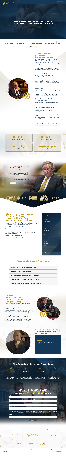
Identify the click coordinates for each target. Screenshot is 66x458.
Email (34, 399)
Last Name (34, 395)
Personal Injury (25, 429)
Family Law (40, 429)
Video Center (44, 429)
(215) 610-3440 (46, 123)
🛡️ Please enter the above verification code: (14, 415)
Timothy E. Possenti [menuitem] (46, 226)
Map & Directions (19, 443)
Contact (53, 429)
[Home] (9, 3)
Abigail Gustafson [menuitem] (46, 234)
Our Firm (13, 429)
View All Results (33, 46)
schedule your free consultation (33, 26)
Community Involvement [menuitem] (47, 250)
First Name (10, 395)
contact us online (52, 123)
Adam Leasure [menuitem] (45, 241)
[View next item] (33, 203)
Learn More (12, 183)
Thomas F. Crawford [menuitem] (46, 245)
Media (16, 429)
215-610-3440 (53, 1)
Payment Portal (49, 429)
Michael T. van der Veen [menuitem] (47, 221)
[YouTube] (55, 435)
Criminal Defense (20, 429)
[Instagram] (51, 435)
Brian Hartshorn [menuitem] (46, 223)
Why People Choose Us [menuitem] (46, 219)
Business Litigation (30, 429)
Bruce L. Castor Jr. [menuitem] (46, 232)
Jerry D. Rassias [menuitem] (46, 243)
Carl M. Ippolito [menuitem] (45, 247)
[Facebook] (53, 435)
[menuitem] (4, 453)
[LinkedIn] (49, 435)
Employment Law (36, 429)
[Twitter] (47, 435)
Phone (10, 399)
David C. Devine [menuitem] (46, 239)
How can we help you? (12, 406)
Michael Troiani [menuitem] (45, 228)
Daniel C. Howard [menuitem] (46, 252)
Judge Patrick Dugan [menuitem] (46, 230)
